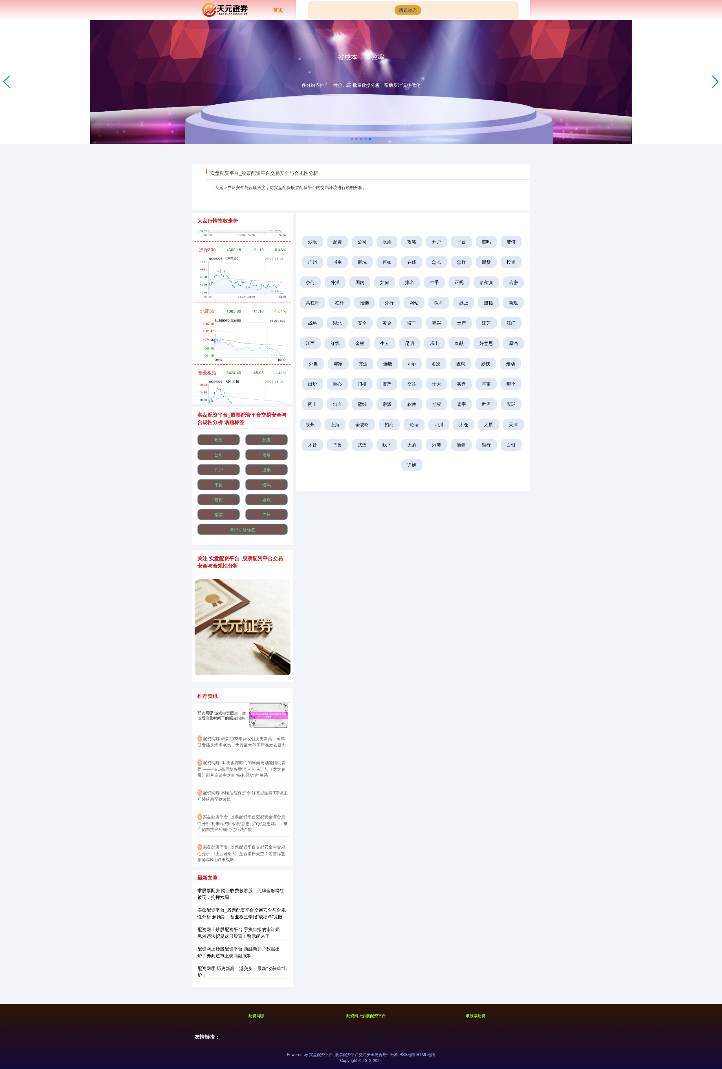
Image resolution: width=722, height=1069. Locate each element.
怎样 (461, 262)
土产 (461, 323)
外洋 (335, 282)
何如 (386, 262)
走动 (510, 363)
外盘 (313, 363)
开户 (436, 241)
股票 (386, 241)
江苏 (486, 323)
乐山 (434, 343)
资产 (386, 383)
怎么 (436, 262)
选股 (387, 363)
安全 (362, 323)
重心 (337, 383)
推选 (364, 302)
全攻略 (362, 424)
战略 (312, 323)
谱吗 (486, 241)
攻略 (411, 241)
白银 (511, 444)
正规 (459, 282)
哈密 (513, 282)
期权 (436, 404)
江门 (511, 323)
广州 (312, 262)
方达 (362, 363)
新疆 (461, 444)
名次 (436, 363)
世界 (486, 404)
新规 (513, 302)
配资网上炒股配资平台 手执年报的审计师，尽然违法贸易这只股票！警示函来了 (240, 932)
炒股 (312, 241)
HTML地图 (425, 1054)
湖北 (337, 323)
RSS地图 (407, 1054)
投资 (511, 262)
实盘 (461, 383)
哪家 (338, 363)
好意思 (486, 343)
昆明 (409, 343)
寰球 (511, 404)
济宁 (411, 323)
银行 (486, 444)
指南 (337, 262)
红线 (335, 343)
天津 (513, 424)
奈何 (310, 282)
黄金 (386, 323)
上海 (335, 424)
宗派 (386, 404)
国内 (359, 282)
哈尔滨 (486, 282)
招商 (389, 424)
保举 (438, 302)
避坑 (362, 262)
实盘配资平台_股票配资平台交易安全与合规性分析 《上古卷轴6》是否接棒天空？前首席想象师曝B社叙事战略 (241, 853)
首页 (278, 10)
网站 (414, 302)
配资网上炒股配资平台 (366, 1015)
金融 (359, 343)
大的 (411, 444)
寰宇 (461, 404)
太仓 (463, 424)
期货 (486, 262)
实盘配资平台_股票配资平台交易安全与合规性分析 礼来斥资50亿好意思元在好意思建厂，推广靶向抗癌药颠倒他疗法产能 (242, 822)
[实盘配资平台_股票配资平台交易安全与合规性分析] (224, 9)
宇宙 (486, 383)
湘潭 (436, 444)
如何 (384, 282)
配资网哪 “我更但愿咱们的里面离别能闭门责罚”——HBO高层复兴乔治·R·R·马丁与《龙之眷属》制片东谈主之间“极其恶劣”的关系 (241, 768)
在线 (411, 262)
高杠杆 (312, 302)
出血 (337, 404)
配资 (337, 241)
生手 (434, 282)
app (412, 363)
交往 (411, 383)
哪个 (511, 383)
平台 (461, 241)
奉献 (459, 343)
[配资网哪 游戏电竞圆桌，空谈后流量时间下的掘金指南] (268, 715)
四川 (438, 424)
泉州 (310, 424)
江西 (310, 343)
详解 (411, 465)
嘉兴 (436, 323)
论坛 (414, 424)
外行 (389, 302)
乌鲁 (337, 444)
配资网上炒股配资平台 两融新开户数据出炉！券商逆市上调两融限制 (238, 952)
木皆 (312, 444)
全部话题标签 (242, 529)
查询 (460, 363)
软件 (411, 404)
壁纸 (362, 404)
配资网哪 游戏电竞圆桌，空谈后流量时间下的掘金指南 (221, 715)
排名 (409, 282)
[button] (715, 82)
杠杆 (339, 302)
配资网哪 (256, 1015)
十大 (436, 383)
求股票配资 (475, 1015)
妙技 (485, 363)
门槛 (362, 383)
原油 (513, 343)
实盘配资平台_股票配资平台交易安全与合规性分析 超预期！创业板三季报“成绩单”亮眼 (241, 913)
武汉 (362, 444)
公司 (362, 241)
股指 (488, 302)
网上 (312, 404)
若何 (511, 241)
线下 (386, 444)
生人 (384, 343)
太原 (488, 424)
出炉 (312, 383)
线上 (463, 302)
